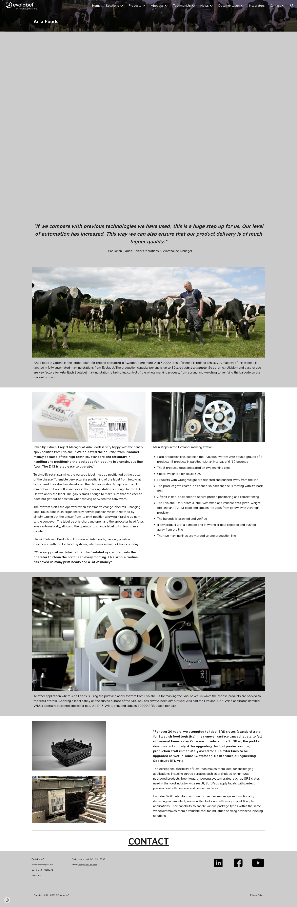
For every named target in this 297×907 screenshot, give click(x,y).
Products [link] (134, 5)
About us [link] (157, 5)
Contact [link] (275, 5)
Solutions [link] (112, 5)
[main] (148, 21)
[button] (292, 6)
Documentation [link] (229, 5)
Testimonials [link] (182, 5)
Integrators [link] (257, 5)
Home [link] (96, 5)
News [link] (204, 5)
